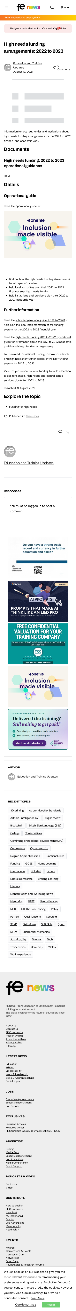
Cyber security (39, 848)
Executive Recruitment (19, 1102)
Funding (15, 863)
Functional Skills (54, 856)
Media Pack (12, 1152)
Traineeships (18, 947)
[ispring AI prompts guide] (38, 601)
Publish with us (14, 1035)
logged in (34, 506)
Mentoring (16, 901)
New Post (11, 1212)
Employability (13, 1070)
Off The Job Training (33, 909)
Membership (13, 1226)
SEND (13, 924)
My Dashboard (14, 1216)
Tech (50, 939)
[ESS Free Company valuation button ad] (38, 643)
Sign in (65, 7)
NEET (31, 901)
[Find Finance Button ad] (38, 729)
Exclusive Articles (16, 1124)
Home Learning (47, 863)
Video (9, 1187)
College (14, 833)
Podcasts (11, 1184)
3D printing (17, 810)
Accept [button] (51, 1304)
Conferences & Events (18, 1251)
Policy (54, 909)
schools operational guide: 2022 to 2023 (40, 320)
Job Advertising (15, 1159)
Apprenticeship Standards (45, 810)
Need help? (12, 1229)
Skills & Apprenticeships (20, 1077)
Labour (51, 871)
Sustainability (18, 939)
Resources (32, 416)
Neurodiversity (49, 901)
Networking (12, 1258)
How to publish (14, 1205)
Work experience (20, 954)
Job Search (12, 1106)
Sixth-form (29, 924)
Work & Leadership (17, 1074)
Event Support (14, 1166)
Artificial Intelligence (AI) (24, 818)
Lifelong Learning (48, 879)
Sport (61, 924)
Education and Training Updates (29, 463)
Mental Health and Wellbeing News (31, 894)
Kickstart (36, 871)
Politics (14, 916)
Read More (37, 1298)
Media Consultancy (17, 1162)
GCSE (28, 863)
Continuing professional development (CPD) (36, 840)
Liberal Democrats (21, 879)
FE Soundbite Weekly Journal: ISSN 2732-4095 (33, 1131)
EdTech (10, 1067)
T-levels (37, 939)
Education (11, 1064)
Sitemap (11, 1046)
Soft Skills (46, 924)
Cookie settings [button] (25, 1305)
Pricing (10, 1149)
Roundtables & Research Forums (25, 1264)
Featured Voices (15, 1127)
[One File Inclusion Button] (38, 255)
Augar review (52, 818)
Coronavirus (17, 848)
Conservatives (33, 833)
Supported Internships (36, 932)
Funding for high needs (23, 406)
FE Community (14, 1032)
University (37, 947)
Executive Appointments (20, 1099)
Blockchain (16, 825)
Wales (52, 947)
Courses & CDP (15, 1254)
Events (10, 1219)
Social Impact (14, 1081)
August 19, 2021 (23, 71)
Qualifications (32, 916)
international (17, 871)
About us (11, 1025)
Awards (10, 1247)
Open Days (12, 1261)
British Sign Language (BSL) (45, 825)
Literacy (15, 886)
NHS (13, 909)
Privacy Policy (14, 1042)
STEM (13, 932)
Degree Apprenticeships (25, 856)
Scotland (51, 916)
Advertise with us (16, 1039)
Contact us (12, 1029)
